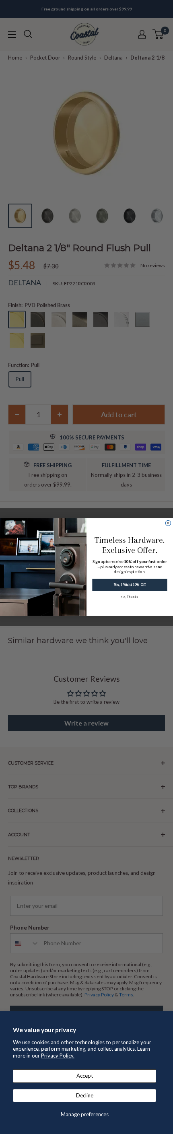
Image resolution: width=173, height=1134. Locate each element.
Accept (84, 1075)
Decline (84, 1095)
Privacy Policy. (57, 1055)
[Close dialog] (168, 523)
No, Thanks (129, 596)
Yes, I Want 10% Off (129, 585)
